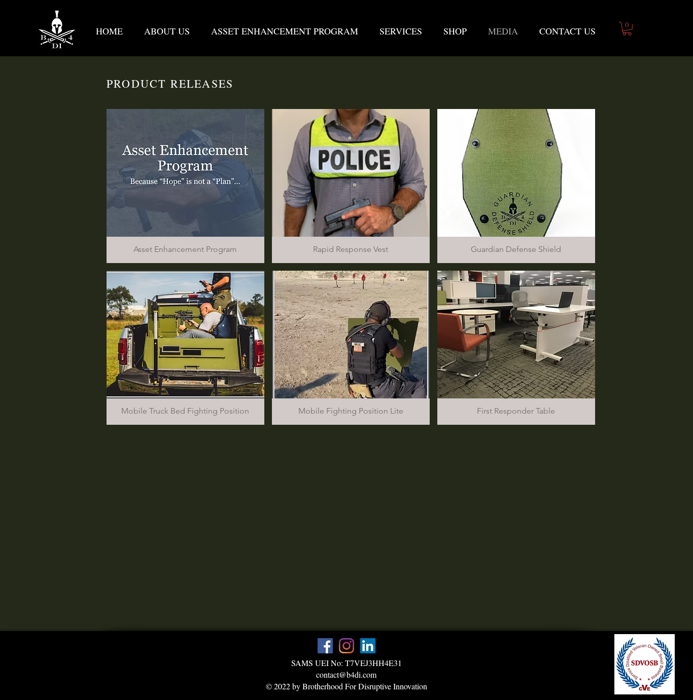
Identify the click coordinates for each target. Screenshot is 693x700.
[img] (185, 348)
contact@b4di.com (346, 674)
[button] (627, 28)
